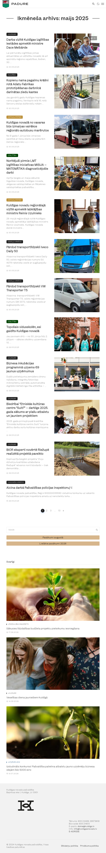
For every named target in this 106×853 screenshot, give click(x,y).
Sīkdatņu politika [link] (69, 846)
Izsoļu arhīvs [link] (15, 242)
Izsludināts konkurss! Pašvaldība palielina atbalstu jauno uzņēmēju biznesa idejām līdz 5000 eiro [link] (50, 768)
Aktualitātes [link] (14, 117)
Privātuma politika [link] (89, 846)
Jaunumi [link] (12, 34)
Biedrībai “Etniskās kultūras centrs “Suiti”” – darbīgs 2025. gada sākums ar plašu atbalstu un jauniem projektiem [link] (27, 410)
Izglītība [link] (12, 155)
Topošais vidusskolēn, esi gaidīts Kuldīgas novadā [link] (23, 329)
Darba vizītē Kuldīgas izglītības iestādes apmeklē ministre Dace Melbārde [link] (27, 43)
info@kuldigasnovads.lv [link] (85, 829)
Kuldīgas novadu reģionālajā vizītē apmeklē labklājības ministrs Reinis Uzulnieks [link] (26, 209)
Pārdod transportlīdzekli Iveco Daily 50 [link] (27, 249)
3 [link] (51, 510)
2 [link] (46, 510)
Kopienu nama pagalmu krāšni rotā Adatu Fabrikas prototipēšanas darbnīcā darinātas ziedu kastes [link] (27, 86)
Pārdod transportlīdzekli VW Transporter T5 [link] (26, 288)
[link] (45, 4)
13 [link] (59, 510)
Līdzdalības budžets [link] (18, 624)
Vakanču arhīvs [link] (16, 482)
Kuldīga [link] (12, 75)
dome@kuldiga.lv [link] (86, 826)
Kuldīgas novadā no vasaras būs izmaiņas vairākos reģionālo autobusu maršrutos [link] (27, 126)
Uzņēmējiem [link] (14, 762)
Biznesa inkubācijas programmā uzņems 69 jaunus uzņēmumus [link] (22, 367)
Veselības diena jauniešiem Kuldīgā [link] (27, 697)
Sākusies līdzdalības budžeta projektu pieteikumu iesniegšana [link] (43, 628)
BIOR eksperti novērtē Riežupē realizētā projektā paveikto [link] (27, 452)
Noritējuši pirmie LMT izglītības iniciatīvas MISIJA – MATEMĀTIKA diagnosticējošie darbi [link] (27, 166)
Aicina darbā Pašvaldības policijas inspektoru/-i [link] (39, 488)
